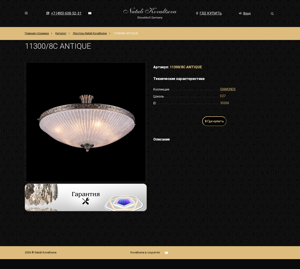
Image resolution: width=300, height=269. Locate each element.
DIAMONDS (228, 89)
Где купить (211, 13)
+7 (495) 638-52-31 (66, 13)
